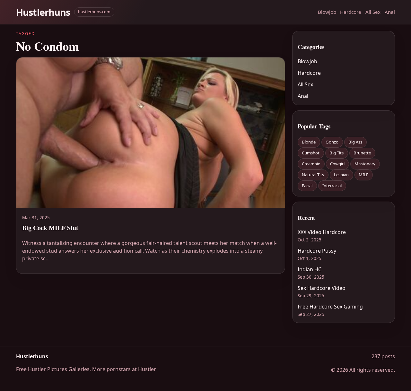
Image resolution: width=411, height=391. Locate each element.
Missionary (364, 164)
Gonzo (332, 142)
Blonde (309, 142)
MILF (363, 175)
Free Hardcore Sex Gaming (330, 306)
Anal (390, 12)
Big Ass (355, 142)
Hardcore (350, 12)
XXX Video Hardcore (322, 232)
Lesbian (341, 175)
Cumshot (310, 153)
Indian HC (309, 269)
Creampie (311, 164)
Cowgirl (337, 164)
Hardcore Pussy (317, 250)
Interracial (332, 185)
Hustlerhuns (43, 12)
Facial (307, 185)
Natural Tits (313, 175)
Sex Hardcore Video (321, 287)
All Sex (372, 12)
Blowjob (327, 12)
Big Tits (336, 153)
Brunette (362, 153)
